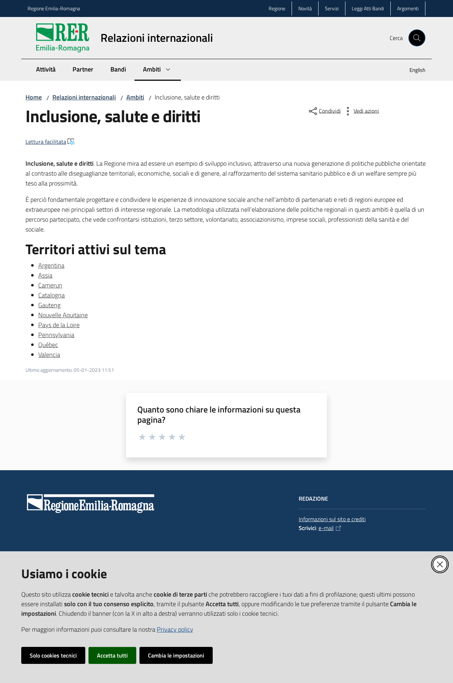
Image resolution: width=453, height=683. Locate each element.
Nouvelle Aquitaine (63, 315)
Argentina (51, 265)
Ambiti (135, 97)
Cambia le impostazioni (176, 655)
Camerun (50, 285)
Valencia (49, 354)
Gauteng (49, 305)
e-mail (326, 528)
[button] (416, 37)
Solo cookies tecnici (53, 655)
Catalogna (51, 295)
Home (33, 97)
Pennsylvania (56, 335)
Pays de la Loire (59, 325)
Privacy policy (175, 629)
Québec (48, 344)
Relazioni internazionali (84, 97)
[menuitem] (413, 71)
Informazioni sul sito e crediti (332, 519)
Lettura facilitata (45, 141)
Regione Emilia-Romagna (54, 8)
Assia (45, 275)
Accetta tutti (112, 655)
